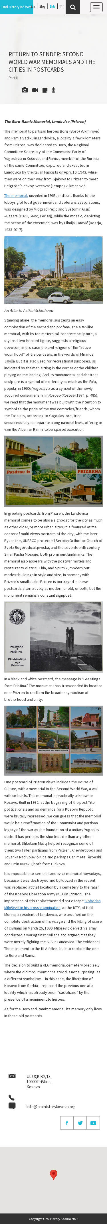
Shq (42, 6)
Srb (53, 6)
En (33, 6)
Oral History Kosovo (16, 7)
